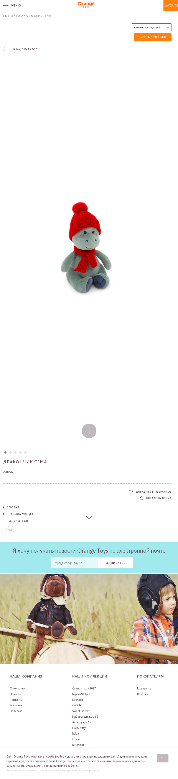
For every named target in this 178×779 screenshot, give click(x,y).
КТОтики (78, 744)
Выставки (16, 705)
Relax (75, 733)
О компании (17, 688)
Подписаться (116, 563)
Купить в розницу (153, 37)
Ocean (76, 739)
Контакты (16, 699)
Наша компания (26, 676)
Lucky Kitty (79, 728)
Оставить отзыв (158, 498)
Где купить (144, 688)
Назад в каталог (24, 49)
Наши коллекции (89, 676)
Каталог (21, 16)
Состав (13, 507)
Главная (8, 16)
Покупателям (150, 676)
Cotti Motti (79, 705)
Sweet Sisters (80, 711)
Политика (16, 711)
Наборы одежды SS (85, 716)
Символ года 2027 (84, 688)
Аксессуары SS (81, 722)
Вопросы (142, 694)
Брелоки (77, 699)
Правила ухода (20, 514)
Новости (15, 694)
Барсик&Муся (81, 694)
